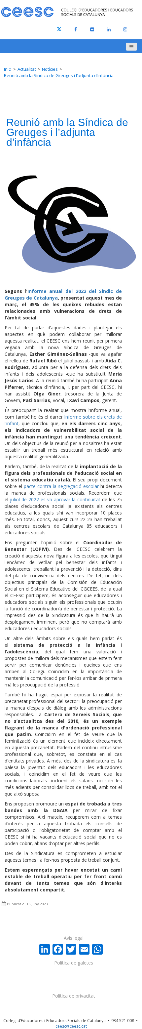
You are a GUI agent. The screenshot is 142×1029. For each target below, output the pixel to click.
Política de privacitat (73, 996)
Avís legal (74, 938)
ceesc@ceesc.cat (71, 1026)
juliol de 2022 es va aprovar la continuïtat (55, 499)
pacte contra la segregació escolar (61, 486)
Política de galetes (73, 963)
